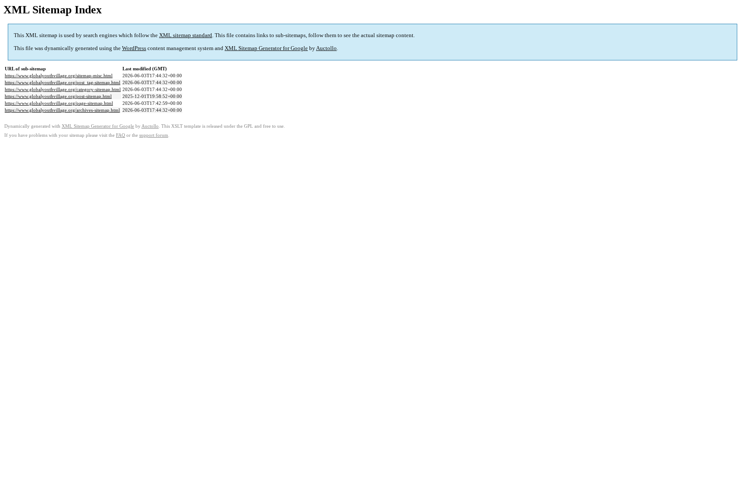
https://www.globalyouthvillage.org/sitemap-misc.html (59, 75)
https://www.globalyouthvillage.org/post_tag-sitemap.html (62, 82)
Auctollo (326, 48)
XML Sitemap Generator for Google (266, 48)
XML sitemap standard (185, 35)
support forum (153, 135)
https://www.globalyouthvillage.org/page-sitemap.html (59, 103)
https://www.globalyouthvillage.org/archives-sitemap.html (62, 110)
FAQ (120, 135)
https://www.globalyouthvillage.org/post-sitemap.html (58, 96)
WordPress (134, 48)
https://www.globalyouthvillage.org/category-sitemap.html (63, 89)
